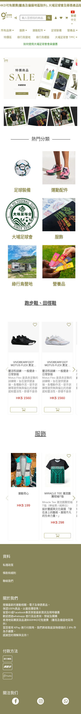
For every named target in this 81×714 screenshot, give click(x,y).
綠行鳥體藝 (42, 37)
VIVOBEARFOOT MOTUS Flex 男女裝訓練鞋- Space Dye (57, 364)
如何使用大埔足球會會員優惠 (40, 44)
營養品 (71, 30)
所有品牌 (6, 30)
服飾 (22, 30)
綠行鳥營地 (24, 37)
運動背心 (23, 493)
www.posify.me (40, 709)
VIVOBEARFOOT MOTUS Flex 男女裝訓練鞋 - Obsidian (23, 364)
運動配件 (38, 30)
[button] (39, 95)
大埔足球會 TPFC (65, 37)
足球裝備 (56, 30)
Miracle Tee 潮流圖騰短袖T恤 (57, 495)
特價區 (8, 37)
